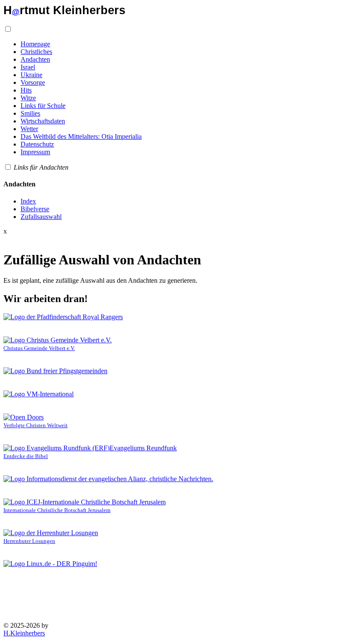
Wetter (29, 128)
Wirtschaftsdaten (43, 121)
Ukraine (31, 74)
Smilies (30, 113)
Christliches (36, 51)
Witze (28, 98)
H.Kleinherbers (24, 633)
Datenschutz (37, 144)
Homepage (35, 44)
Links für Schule (43, 105)
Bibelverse (35, 209)
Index (28, 201)
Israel (28, 67)
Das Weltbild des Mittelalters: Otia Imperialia (81, 136)
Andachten (35, 59)
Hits (26, 90)
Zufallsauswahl (41, 216)
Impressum (35, 152)
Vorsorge (33, 82)
